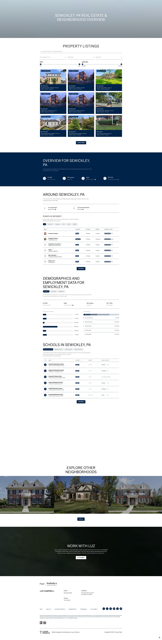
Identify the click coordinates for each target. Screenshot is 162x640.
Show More (81, 401)
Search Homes (81, 142)
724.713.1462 (67, 600)
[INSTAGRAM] (107, 608)
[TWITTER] (117, 608)
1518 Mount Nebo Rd (53, 251)
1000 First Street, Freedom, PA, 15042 (56, 395)
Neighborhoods (72, 609)
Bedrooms (98, 57)
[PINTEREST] (121, 608)
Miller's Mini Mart (52, 255)
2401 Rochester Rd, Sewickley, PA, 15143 (56, 389)
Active (64, 224)
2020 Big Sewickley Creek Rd (55, 256)
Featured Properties (60, 609)
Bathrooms (70, 57)
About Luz (48, 609)
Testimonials (83, 609)
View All (81, 519)
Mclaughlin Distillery (53, 238)
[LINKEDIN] (110, 608)
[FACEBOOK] (104, 608)
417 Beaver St (51, 262)
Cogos (49, 249)
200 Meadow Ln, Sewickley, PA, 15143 (56, 371)
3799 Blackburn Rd (52, 239)
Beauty (69, 224)
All (45, 224)
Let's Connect (94, 609)
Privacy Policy (118, 632)
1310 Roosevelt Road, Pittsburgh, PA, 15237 (57, 377)
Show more (81, 268)
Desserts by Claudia (53, 233)
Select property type (45, 57)
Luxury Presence (75, 632)
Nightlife (75, 224)
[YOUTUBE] (114, 608)
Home (41, 609)
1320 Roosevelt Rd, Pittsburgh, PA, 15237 (56, 365)
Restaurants (51, 224)
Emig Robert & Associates (54, 244)
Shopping (57, 224)
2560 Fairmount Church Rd (54, 245)
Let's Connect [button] (81, 557)
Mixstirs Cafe (51, 260)
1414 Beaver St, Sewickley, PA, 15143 (56, 383)
